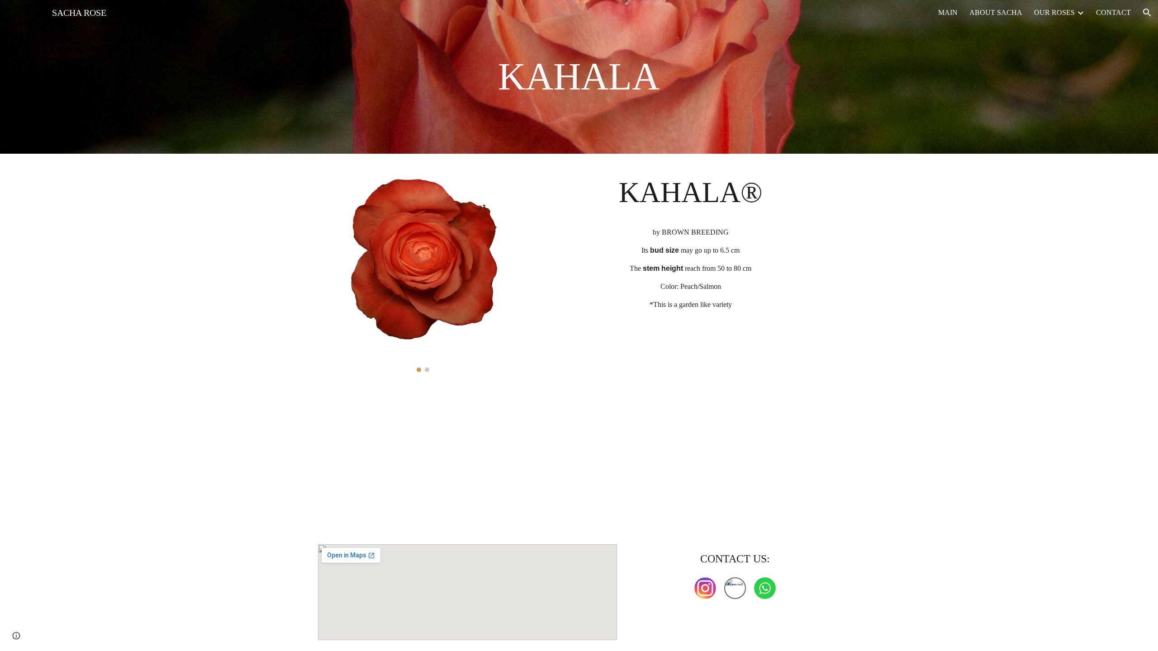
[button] (1147, 13)
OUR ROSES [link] (1054, 12)
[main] (579, 77)
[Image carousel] (423, 268)
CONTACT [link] (1113, 12)
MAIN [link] (948, 12)
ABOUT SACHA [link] (995, 12)
